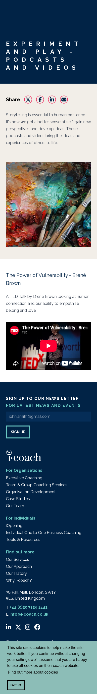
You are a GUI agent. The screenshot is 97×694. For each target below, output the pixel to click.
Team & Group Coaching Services (36, 484)
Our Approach (19, 566)
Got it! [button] (15, 685)
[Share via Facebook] (40, 100)
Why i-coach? (19, 580)
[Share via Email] (64, 100)
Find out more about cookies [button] (33, 672)
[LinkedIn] (8, 627)
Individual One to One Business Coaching (43, 532)
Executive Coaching (24, 478)
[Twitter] (18, 627)
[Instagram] (27, 627)
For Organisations (24, 470)
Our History (16, 573)
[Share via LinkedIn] (52, 100)
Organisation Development (31, 491)
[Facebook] (37, 627)
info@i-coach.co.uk (28, 614)
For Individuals (20, 518)
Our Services (17, 559)
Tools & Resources (23, 539)
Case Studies (18, 498)
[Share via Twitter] (28, 100)
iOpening (14, 525)
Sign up (18, 432)
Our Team (15, 505)
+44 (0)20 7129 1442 (29, 607)
